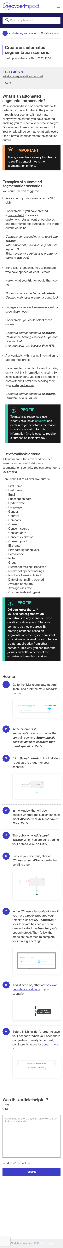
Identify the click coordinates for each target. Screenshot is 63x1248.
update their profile (17, 360)
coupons (40, 421)
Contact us (23, 1163)
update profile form (21, 385)
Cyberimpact (48, 1243)
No (6, 1108)
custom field (16, 215)
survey (36, 268)
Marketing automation (24, 33)
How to (7, 83)
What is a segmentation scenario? (23, 76)
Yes (6, 1105)
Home (4, 32)
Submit (31, 1171)
